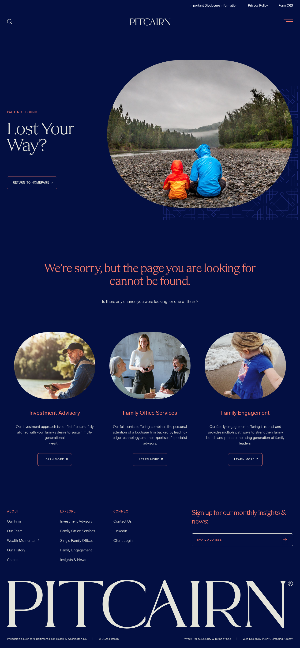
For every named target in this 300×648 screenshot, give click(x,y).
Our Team (14, 531)
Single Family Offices (76, 541)
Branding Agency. (282, 639)
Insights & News (73, 560)
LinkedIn (120, 531)
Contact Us (122, 522)
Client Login (123, 541)
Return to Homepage (31, 182)
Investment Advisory (76, 522)
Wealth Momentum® (23, 541)
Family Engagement (76, 550)
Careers (13, 560)
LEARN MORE (54, 459)
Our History (16, 550)
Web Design (250, 639)
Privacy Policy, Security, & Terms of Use (207, 639)
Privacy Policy (258, 6)
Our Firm (14, 522)
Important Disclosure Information (213, 6)
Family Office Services (77, 531)
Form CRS (285, 6)
